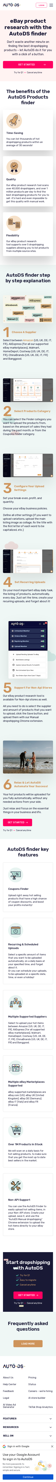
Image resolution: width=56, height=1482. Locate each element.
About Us (8, 1377)
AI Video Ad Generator (9, 1406)
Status (32, 1384)
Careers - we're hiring (40, 1391)
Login (41, 5)
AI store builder (36, 1398)
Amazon (28, 340)
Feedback (8, 1391)
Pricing (32, 1377)
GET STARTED (26, 64)
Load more (28, 1343)
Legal (6, 1398)
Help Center (9, 1384)
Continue (28, 1477)
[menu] (51, 5)
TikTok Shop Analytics (40, 1407)
